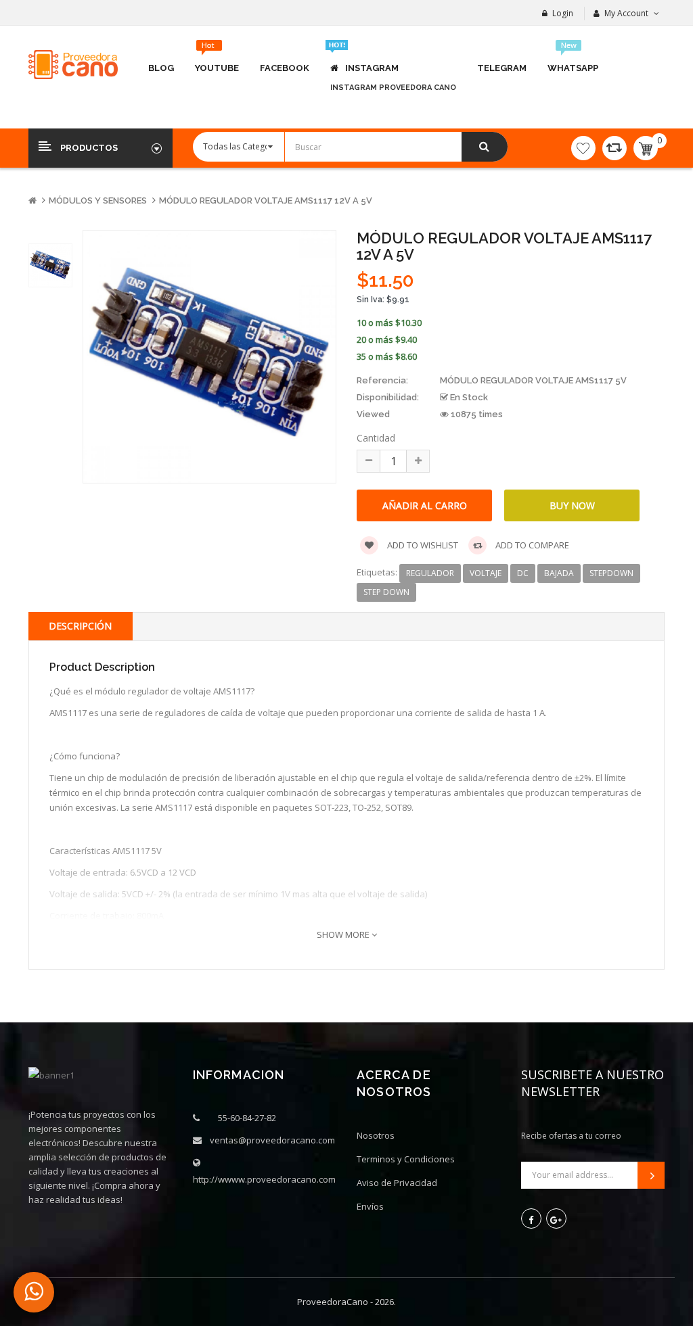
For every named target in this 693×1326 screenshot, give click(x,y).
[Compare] (614, 148)
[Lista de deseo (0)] (583, 148)
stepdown (611, 573)
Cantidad (376, 437)
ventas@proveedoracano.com (272, 1140)
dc (523, 573)
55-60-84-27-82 (247, 1118)
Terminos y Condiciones (406, 1159)
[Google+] (556, 1218)
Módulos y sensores (98, 200)
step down (386, 592)
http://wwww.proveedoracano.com (264, 1179)
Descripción (80, 625)
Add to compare (531, 545)
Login (562, 13)
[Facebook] (531, 1218)
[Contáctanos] (34, 1292)
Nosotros (376, 1135)
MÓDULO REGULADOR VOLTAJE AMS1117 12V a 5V (265, 200)
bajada (559, 573)
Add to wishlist (421, 545)
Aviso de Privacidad (397, 1183)
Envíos (370, 1206)
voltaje (485, 573)
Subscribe (651, 1175)
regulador (430, 573)
